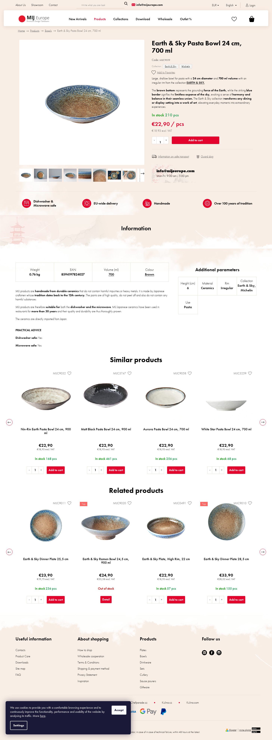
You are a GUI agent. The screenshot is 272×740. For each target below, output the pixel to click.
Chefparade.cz (138, 703)
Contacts (20, 650)
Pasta (188, 307)
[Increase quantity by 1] (166, 140)
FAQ (18, 675)
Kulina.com (193, 703)
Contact (53, 5)
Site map (20, 669)
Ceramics (207, 288)
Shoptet (232, 730)
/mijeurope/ (219, 652)
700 (111, 274)
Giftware (145, 687)
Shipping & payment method (93, 669)
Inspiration (83, 681)
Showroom (37, 5)
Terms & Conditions (88, 662)
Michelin (186, 66)
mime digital (245, 730)
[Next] (263, 422)
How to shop (85, 650)
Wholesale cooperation (91, 656)
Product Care (23, 656)
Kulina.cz (167, 703)
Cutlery (144, 675)
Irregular (227, 288)
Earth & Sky (170, 66)
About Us (21, 5)
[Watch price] (204, 156)
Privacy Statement (87, 675)
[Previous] (9, 422)
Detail (106, 599)
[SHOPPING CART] (247, 19)
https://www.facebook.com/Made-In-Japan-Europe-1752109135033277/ (211, 652)
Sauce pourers (148, 681)
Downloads (22, 662)
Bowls (143, 656)
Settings (18, 725)
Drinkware (145, 662)
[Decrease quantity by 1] (154, 140)
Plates (143, 650)
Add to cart (195, 140)
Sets (142, 669)
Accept (119, 710)
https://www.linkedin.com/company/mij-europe (204, 652)
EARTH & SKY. (196, 83)
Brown (149, 274)
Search (126, 3)
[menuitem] (77, 19)
